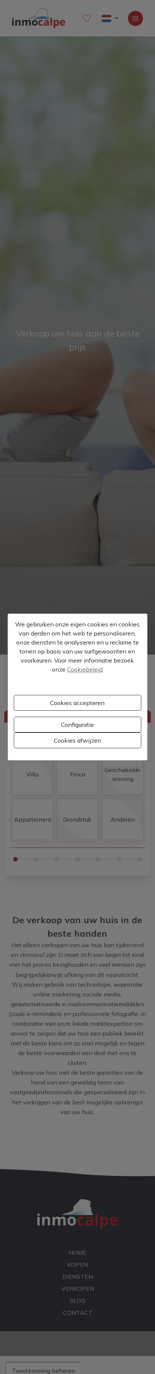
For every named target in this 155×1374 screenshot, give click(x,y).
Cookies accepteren (77, 703)
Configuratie (77, 724)
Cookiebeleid (85, 669)
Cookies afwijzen (77, 740)
